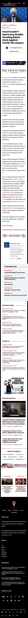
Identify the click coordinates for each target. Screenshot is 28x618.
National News (8, 305)
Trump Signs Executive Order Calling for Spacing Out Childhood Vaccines (12, 440)
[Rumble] (7, 597)
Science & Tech (6, 322)
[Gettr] (15, 597)
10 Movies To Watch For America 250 (15, 295)
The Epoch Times (17, 47)
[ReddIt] (19, 55)
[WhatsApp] (5, 55)
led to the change (8, 192)
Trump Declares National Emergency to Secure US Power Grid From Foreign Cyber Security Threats (13, 332)
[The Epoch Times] (8, 48)
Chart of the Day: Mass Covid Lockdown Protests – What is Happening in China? (7, 489)
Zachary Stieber (8, 225)
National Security (7, 308)
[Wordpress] (11, 601)
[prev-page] (5, 299)
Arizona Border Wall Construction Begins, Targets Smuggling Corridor (14, 311)
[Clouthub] (6, 615)
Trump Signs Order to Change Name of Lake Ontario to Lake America (13, 346)
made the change (17, 179)
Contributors (10, 267)
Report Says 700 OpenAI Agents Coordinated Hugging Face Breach (12, 324)
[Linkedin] (15, 55)
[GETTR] (15, 258)
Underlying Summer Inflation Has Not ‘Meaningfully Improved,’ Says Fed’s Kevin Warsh (14, 318)
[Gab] (13, 258)
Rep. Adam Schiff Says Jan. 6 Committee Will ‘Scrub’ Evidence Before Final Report (20, 489)
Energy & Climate (7, 328)
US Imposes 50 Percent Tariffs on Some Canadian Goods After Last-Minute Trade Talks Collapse (13, 354)
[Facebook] (10, 258)
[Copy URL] (22, 55)
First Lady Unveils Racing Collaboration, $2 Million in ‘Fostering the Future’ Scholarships (13, 361)
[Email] (26, 55)
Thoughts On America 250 (12, 290)
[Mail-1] (19, 601)
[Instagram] (7, 601)
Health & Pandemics (9, 25)
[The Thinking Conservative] (14, 504)
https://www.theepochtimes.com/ (17, 245)
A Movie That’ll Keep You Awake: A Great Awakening (14, 278)
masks (6, 170)
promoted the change (11, 208)
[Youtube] (19, 258)
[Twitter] (11, 597)
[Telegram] (8, 55)
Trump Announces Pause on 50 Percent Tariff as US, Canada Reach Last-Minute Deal (13, 369)
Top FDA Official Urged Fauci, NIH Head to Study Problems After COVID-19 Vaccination (14, 422)
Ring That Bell (8, 284)
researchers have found (17, 201)
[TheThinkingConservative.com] (9, 3)
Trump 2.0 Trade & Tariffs (9, 350)
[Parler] (17, 258)
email (12, 106)
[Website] (15, 601)
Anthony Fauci (8, 77)
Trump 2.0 (6, 341)
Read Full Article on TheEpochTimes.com (13, 230)
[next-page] (8, 299)
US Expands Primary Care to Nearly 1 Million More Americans (13, 432)
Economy (4, 314)
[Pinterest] (12, 55)
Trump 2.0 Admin (7, 344)
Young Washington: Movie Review (14, 272)
